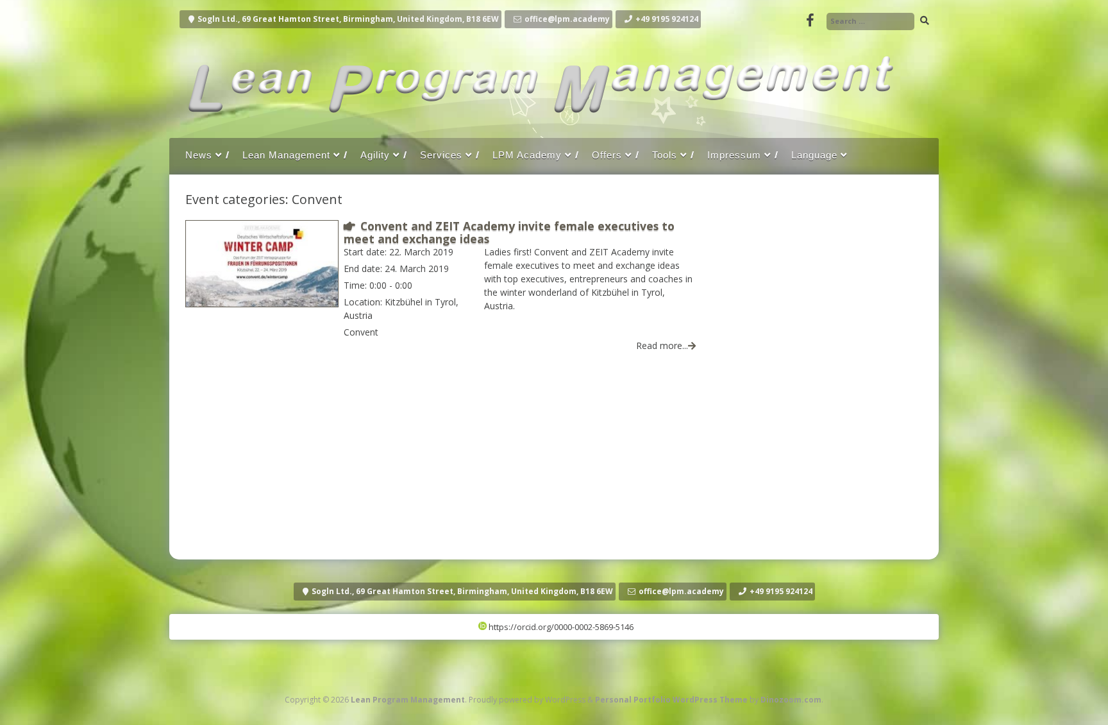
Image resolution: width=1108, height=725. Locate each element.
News (198, 154)
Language (814, 154)
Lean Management (286, 154)
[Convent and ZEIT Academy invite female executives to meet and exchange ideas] (262, 303)
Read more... (662, 345)
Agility (375, 154)
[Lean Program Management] (537, 125)
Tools (664, 154)
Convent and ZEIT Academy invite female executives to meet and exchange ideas (509, 232)
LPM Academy (527, 154)
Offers (607, 154)
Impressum (734, 154)
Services (441, 154)
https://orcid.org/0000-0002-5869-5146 (560, 627)
